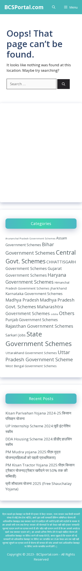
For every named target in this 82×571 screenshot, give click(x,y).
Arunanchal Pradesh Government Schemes (30, 238)
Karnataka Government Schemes (34, 293)
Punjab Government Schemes (31, 319)
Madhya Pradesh (22, 300)
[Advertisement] (41, 153)
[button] (54, 7)
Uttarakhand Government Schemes (31, 353)
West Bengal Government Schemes (31, 366)
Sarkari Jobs (15, 334)
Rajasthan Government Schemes (39, 326)
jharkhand (58, 288)
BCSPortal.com (24, 7)
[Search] (63, 84)
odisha (54, 314)
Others (66, 313)
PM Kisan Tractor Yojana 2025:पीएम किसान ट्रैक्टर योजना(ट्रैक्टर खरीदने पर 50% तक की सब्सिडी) (40, 470)
